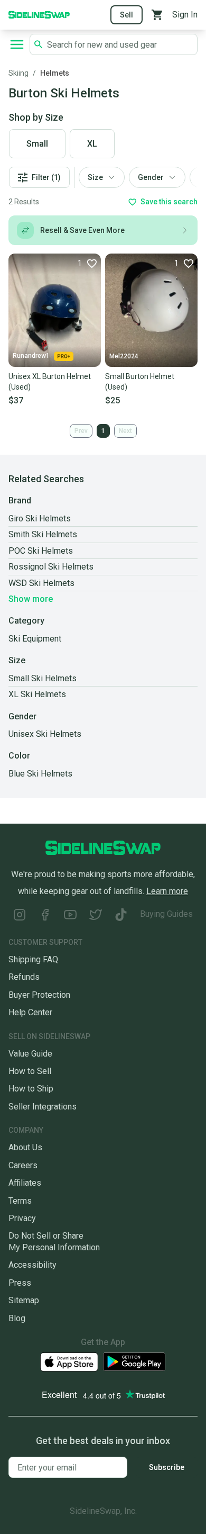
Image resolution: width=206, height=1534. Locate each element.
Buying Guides (166, 914)
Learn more (167, 891)
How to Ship (30, 1089)
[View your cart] (157, 14)
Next (125, 431)
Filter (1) (46, 177)
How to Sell (29, 1071)
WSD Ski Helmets (41, 583)
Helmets (54, 73)
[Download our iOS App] (69, 1362)
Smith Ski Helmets (42, 534)
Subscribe (166, 1467)
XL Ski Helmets (37, 694)
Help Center (30, 1012)
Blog (16, 1318)
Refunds (24, 977)
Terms (20, 1201)
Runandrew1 (31, 355)
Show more (30, 599)
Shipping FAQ (33, 959)
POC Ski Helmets (40, 551)
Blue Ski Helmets (40, 774)
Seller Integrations (42, 1107)
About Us (25, 1147)
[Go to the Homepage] (39, 14)
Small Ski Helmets (42, 678)
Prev (81, 431)
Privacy (22, 1218)
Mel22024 (123, 356)
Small (37, 144)
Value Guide (30, 1054)
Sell (126, 15)
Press (19, 1283)
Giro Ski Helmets (39, 518)
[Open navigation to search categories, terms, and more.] (16, 44)
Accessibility (32, 1265)
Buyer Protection (39, 995)
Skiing (18, 73)
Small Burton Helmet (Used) (139, 381)
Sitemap (23, 1300)
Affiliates (24, 1183)
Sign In (185, 15)
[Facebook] (45, 916)
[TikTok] (121, 916)
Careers (23, 1165)
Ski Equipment (34, 639)
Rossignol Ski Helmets (50, 567)
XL (92, 144)
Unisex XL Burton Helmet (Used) (49, 381)
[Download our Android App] (134, 1361)
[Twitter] (95, 916)
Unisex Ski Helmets (44, 734)
